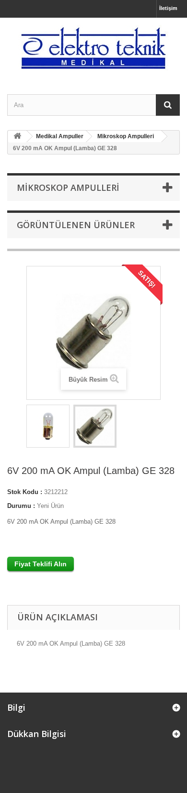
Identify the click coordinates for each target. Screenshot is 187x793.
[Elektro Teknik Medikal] (93, 47)
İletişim (168, 8)
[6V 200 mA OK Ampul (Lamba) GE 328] (48, 426)
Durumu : (21, 505)
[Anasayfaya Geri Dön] (17, 137)
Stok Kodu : (24, 492)
